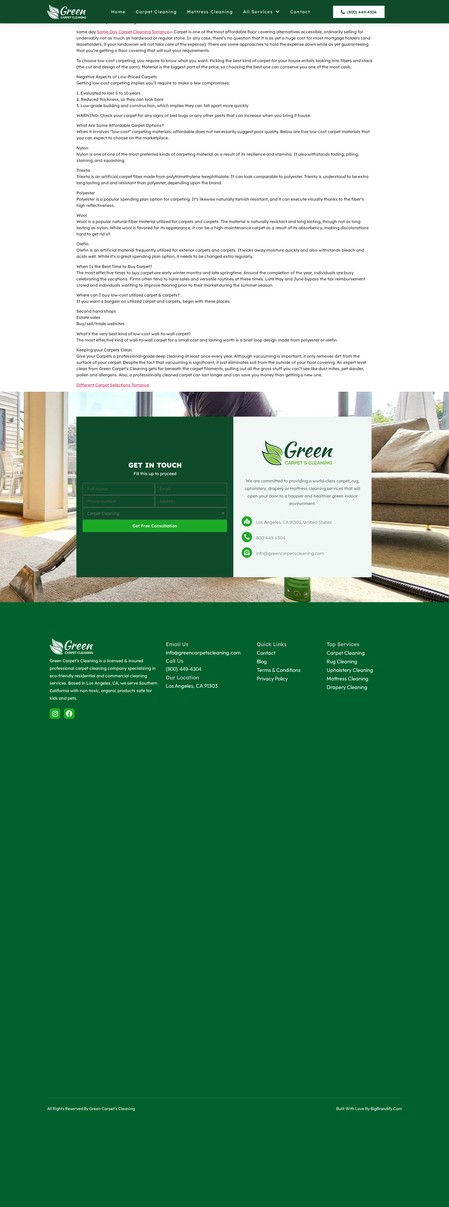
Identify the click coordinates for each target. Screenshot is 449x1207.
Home (118, 11)
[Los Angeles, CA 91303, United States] (247, 521)
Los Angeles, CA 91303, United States (294, 522)
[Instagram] (55, 713)
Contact (300, 11)
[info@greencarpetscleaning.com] (247, 552)
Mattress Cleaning (210, 11)
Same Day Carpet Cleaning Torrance (133, 31)
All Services (258, 11)
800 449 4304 (271, 537)
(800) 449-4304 (183, 669)
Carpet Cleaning (156, 11)
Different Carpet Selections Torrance (112, 385)
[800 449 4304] (247, 537)
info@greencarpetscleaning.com (290, 553)
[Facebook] (69, 713)
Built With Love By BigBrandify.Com (369, 1108)
